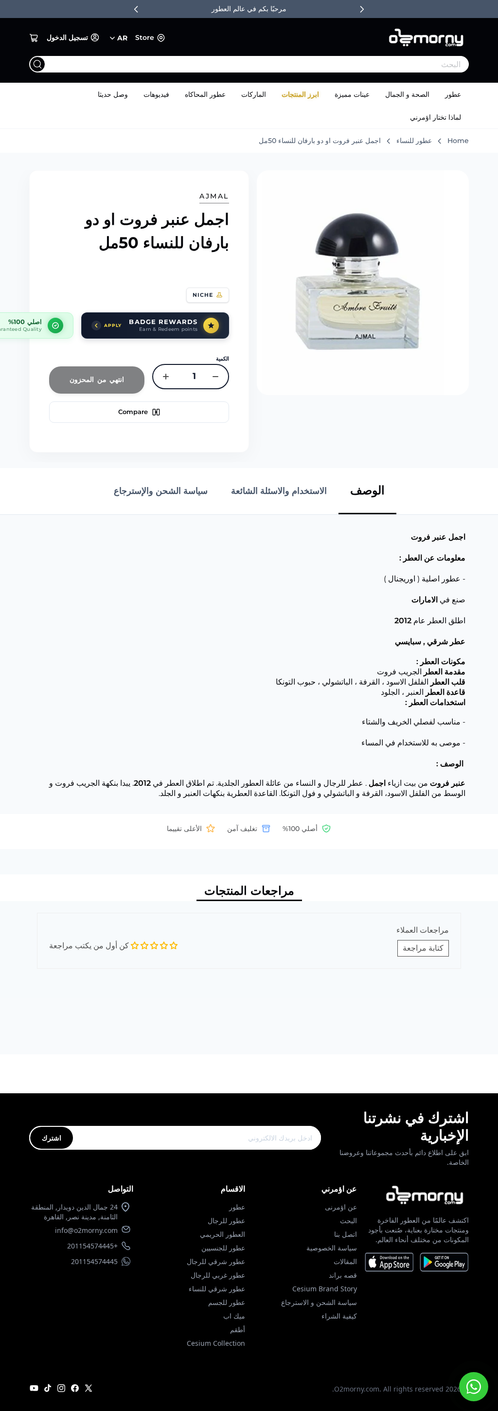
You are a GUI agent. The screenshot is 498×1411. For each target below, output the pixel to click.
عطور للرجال (226, 1220)
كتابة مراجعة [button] (423, 948)
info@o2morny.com (86, 1230)
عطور (453, 94)
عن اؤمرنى (341, 1207)
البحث (348, 1220)
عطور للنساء (414, 140)
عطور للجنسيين (223, 1247)
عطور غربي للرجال (218, 1275)
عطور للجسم (226, 1302)
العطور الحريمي (222, 1234)
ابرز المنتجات (300, 94)
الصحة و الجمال (407, 94)
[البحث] (37, 64)
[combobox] (268, 64)
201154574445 (94, 1261)
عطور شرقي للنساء (217, 1288)
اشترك (51, 1137)
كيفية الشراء (339, 1316)
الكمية (222, 358)
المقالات (345, 1261)
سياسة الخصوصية (331, 1247)
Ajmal (214, 196)
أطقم (237, 1329)
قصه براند (343, 1275)
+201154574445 (92, 1245)
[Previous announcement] (136, 9)
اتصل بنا (345, 1234)
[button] (34, 38)
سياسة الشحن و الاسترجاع (319, 1302)
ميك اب (234, 1316)
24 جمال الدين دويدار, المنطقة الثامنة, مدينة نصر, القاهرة (74, 1211)
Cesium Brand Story (324, 1288)
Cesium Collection (216, 1343)
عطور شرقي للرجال (216, 1261)
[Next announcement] (362, 9)
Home (458, 140)
